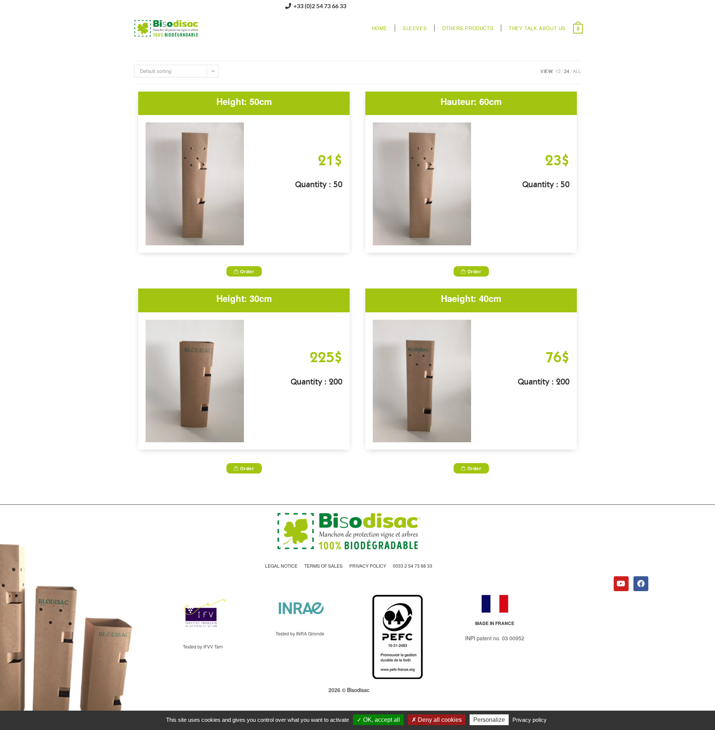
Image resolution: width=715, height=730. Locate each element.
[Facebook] (640, 583)
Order (246, 271)
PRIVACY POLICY (367, 565)
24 (566, 71)
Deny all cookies (439, 720)
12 (558, 71)
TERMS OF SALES (323, 565)
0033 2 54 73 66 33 (412, 565)
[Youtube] (621, 583)
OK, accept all (381, 720)
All (577, 71)
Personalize (489, 720)
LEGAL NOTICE (281, 565)
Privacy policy (529, 720)
